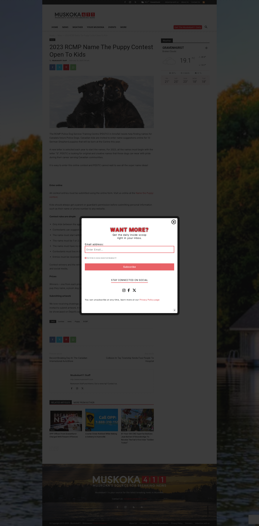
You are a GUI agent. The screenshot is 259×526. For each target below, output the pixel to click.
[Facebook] (129, 291)
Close (173, 222)
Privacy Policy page (150, 300)
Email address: (94, 244)
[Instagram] (124, 291)
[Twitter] (134, 291)
